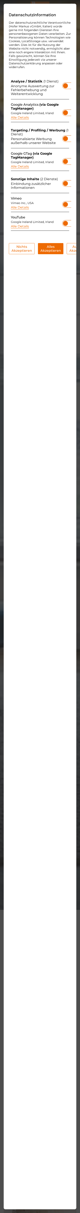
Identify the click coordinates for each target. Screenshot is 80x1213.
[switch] (65, 84)
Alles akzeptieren (50, 249)
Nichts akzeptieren (21, 249)
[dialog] (40, 606)
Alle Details (20, 117)
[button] (65, 85)
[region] (40, 156)
